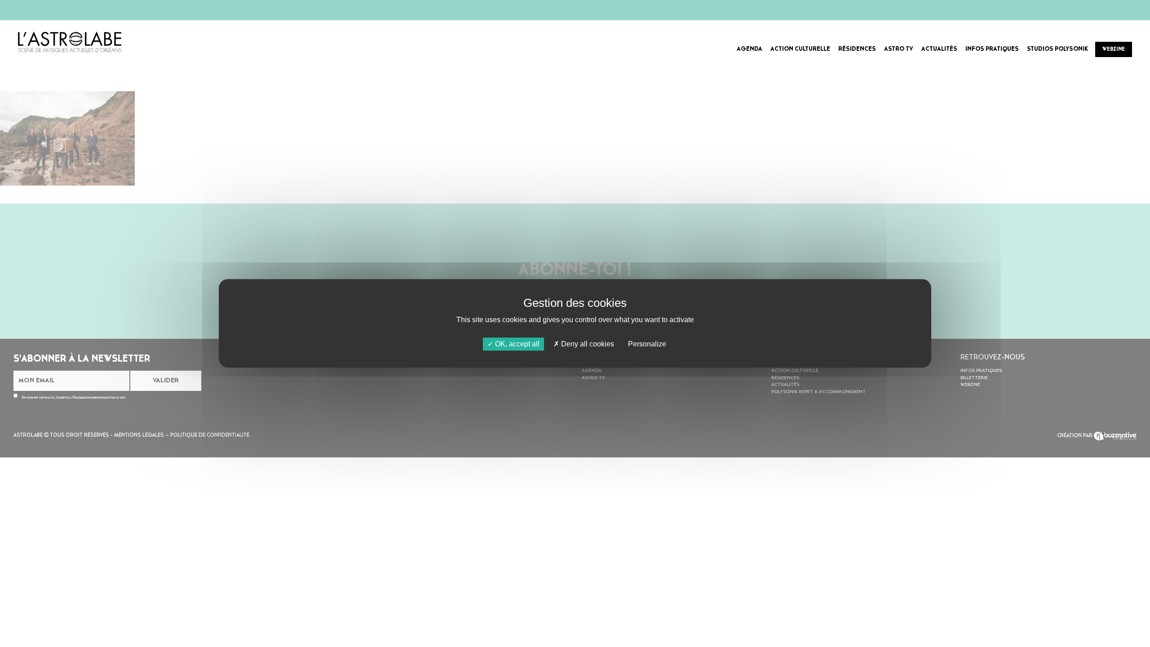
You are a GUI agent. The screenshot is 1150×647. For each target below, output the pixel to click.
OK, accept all (516, 344)
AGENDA (749, 49)
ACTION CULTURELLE (800, 49)
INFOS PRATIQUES (992, 49)
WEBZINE (1113, 49)
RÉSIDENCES (857, 49)
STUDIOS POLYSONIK (1057, 49)
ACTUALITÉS (939, 49)
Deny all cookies (586, 344)
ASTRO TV (898, 49)
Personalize (647, 344)
